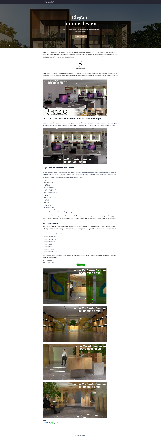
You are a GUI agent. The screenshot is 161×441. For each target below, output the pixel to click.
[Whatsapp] (52, 423)
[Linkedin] (50, 423)
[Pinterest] (48, 423)
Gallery (98, 2)
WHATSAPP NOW (82, 2)
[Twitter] (46, 423)
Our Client (91, 2)
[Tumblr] (54, 423)
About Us (104, 2)
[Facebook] (44, 423)
